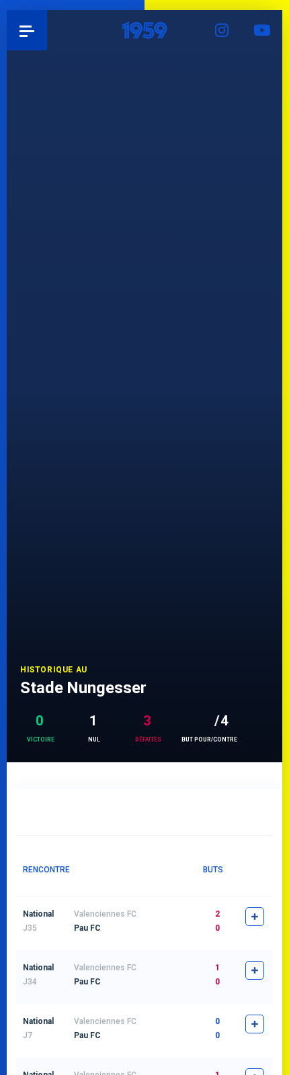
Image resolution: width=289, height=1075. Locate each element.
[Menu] (27, 30)
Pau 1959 (47, 30)
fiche (254, 916)
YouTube (262, 30)
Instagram (222, 30)
